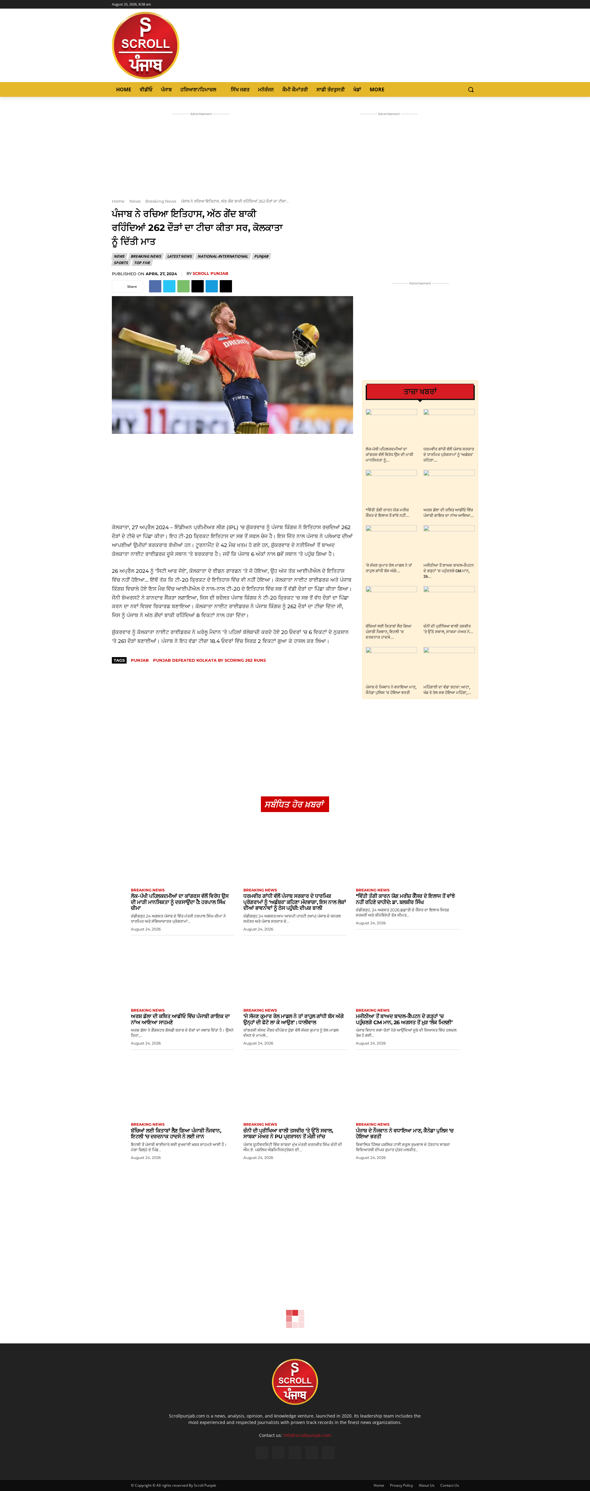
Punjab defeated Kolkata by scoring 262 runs (209, 660)
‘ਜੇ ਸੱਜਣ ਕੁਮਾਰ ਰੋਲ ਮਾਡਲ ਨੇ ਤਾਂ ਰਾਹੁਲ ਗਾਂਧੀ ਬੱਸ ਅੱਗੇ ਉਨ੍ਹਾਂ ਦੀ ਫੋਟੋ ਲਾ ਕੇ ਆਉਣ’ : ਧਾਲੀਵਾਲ (293, 1019)
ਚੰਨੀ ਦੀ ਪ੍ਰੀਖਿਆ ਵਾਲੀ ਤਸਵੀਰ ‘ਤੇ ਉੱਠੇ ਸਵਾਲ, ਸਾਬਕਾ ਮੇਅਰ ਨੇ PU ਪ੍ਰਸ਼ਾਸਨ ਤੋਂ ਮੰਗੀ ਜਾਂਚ (288, 1134)
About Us (427, 1485)
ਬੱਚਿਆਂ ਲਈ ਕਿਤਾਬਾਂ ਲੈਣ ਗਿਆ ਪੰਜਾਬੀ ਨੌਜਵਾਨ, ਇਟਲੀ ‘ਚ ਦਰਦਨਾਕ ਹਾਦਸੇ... (388, 632)
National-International (223, 256)
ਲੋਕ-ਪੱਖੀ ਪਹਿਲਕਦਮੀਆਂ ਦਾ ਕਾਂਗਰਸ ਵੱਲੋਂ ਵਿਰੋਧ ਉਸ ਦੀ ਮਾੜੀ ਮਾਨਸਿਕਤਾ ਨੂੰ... (389, 454)
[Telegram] (212, 286)
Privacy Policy (401, 1485)
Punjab (261, 256)
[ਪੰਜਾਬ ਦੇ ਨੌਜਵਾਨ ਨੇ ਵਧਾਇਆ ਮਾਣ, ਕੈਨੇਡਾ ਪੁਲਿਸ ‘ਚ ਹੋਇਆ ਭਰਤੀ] (391, 664)
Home (118, 201)
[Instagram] (457, 4)
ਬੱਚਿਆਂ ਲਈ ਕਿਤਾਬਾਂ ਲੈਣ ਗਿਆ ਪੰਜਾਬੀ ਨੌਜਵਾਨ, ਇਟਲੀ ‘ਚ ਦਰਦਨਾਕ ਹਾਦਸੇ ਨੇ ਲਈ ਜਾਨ (176, 1134)
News (134, 201)
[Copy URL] (226, 286)
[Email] (197, 286)
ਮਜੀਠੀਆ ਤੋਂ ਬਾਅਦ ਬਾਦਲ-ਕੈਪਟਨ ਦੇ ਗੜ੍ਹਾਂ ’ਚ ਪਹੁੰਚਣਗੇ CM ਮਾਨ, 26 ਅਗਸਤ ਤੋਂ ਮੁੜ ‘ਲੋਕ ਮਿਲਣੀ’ (404, 1019)
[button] (470, 89)
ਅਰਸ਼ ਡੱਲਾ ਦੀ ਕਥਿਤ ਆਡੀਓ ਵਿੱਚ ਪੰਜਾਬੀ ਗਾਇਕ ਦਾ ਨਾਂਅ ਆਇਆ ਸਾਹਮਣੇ (180, 1019)
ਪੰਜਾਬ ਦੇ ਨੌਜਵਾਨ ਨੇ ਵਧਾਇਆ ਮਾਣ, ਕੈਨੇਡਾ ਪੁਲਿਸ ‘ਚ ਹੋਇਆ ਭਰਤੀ (404, 1134)
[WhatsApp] (183, 286)
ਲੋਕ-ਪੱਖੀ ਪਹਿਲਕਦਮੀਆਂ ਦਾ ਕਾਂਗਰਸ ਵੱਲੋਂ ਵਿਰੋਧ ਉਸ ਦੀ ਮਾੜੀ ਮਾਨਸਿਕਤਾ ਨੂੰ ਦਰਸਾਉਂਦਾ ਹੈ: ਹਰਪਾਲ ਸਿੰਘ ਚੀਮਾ (179, 902)
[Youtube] (474, 4)
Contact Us (449, 1485)
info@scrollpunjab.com (307, 1435)
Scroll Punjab (210, 273)
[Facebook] (449, 4)
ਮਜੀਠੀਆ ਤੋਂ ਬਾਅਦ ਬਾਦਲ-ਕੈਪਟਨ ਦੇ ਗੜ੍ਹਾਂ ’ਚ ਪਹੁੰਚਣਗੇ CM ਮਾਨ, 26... (448, 571)
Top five (142, 262)
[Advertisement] (232, 478)
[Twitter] (466, 4)
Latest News (179, 256)
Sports (121, 262)
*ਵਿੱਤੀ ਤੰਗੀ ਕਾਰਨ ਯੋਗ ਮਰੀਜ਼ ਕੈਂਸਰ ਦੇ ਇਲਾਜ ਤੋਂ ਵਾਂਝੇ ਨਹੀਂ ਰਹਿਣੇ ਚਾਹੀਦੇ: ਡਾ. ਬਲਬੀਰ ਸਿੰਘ (405, 899)
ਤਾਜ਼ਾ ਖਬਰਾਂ (420, 391)
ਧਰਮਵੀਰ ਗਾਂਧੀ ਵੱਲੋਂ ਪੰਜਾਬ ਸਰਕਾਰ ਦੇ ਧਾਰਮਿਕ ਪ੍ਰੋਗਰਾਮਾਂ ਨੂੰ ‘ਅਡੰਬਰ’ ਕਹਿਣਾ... (448, 454)
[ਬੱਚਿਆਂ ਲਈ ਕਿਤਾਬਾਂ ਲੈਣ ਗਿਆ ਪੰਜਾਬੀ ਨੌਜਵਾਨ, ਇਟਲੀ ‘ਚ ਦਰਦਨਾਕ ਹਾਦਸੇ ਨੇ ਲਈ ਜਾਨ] (391, 603)
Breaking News (160, 201)
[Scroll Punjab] (167, 45)
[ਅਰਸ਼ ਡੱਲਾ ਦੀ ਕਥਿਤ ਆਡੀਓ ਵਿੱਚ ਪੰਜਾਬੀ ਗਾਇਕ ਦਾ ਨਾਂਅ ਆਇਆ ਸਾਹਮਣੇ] (449, 487)
